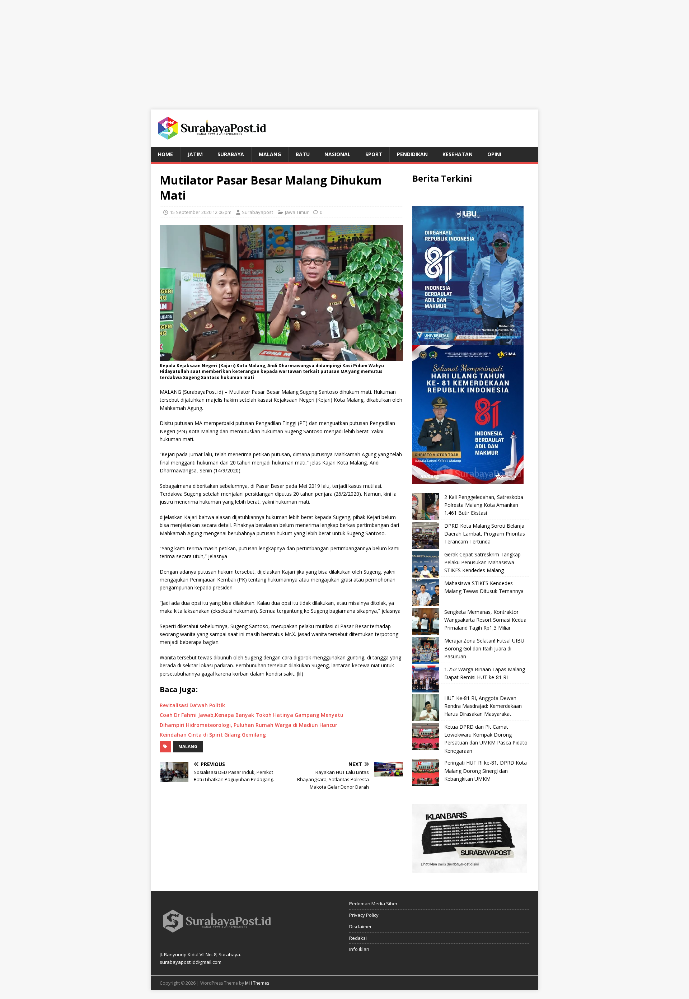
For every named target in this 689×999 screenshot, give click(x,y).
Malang (270, 154)
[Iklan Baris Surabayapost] (469, 868)
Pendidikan (412, 154)
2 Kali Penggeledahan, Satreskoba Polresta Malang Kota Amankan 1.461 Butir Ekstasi (483, 505)
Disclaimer (360, 926)
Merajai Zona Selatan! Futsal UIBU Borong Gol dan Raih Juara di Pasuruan (484, 648)
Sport (373, 154)
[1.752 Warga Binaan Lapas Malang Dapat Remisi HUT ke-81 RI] (425, 679)
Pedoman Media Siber (373, 903)
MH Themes (257, 983)
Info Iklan (359, 949)
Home (165, 154)
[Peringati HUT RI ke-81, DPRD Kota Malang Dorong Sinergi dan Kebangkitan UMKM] (425, 772)
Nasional (337, 154)
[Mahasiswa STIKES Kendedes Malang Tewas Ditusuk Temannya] (425, 592)
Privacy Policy (364, 915)
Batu (303, 154)
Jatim (195, 154)
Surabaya (230, 154)
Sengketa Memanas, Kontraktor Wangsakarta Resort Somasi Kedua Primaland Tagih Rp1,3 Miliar (485, 619)
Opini (494, 154)
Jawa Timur (297, 212)
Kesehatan (457, 154)
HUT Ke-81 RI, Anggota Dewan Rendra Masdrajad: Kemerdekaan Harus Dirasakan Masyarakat (483, 706)
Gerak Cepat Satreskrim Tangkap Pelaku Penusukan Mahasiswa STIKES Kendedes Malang (482, 562)
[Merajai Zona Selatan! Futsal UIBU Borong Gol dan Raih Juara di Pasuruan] (425, 650)
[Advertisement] (344, 50)
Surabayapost (257, 212)
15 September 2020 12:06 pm (200, 212)
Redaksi (358, 938)
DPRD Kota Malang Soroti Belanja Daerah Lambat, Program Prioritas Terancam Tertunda (484, 533)
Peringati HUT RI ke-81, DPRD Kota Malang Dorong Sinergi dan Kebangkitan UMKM (485, 770)
